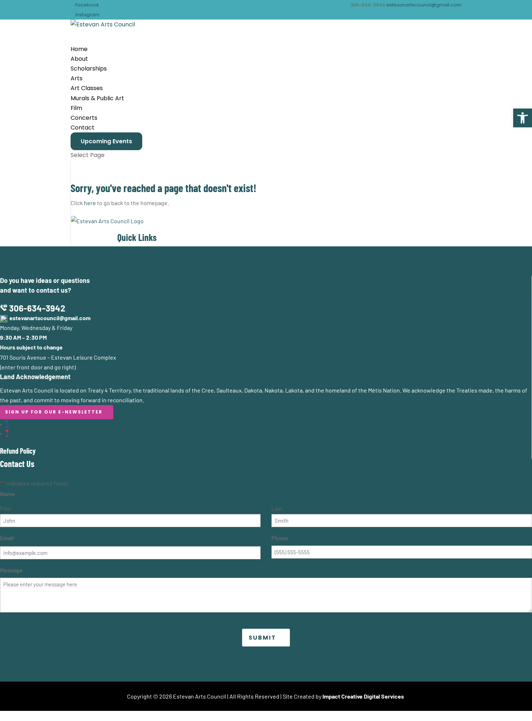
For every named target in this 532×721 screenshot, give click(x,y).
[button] (522, 118)
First (5, 508)
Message (11, 570)
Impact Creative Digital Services (363, 696)
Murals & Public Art (97, 98)
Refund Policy (17, 450)
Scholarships (89, 68)
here (90, 202)
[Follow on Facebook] (7, 423)
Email (8, 537)
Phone (279, 537)
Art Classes (87, 88)
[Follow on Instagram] (7, 433)
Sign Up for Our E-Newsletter (53, 412)
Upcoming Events (106, 141)
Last (276, 508)
